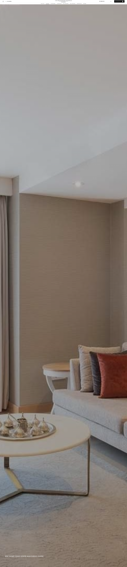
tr (110, 1)
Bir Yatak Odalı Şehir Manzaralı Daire (24, 556)
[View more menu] (3, 1)
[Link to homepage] (63, 1)
